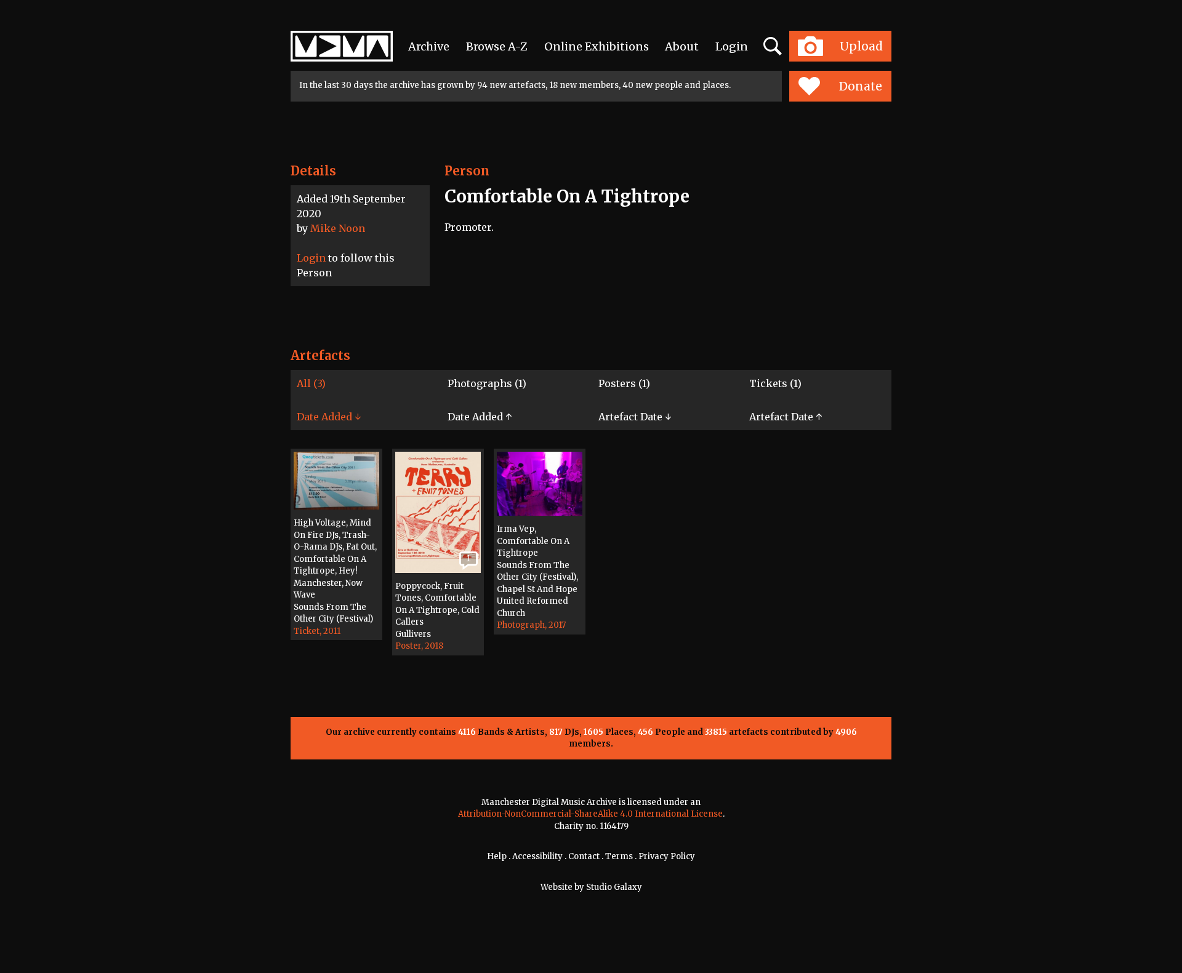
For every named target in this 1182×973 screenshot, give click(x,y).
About (682, 46)
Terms (619, 856)
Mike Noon (337, 228)
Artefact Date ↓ (634, 416)
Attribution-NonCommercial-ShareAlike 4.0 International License (590, 814)
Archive (428, 46)
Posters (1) (624, 383)
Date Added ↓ (329, 416)
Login (731, 46)
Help (497, 856)
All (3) (311, 383)
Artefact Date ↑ (785, 416)
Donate (860, 86)
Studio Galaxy (614, 887)
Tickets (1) (775, 383)
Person (466, 170)
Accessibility (537, 856)
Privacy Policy (666, 856)
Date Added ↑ (480, 416)
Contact (584, 856)
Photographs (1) (487, 383)
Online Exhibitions (596, 46)
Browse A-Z (497, 46)
